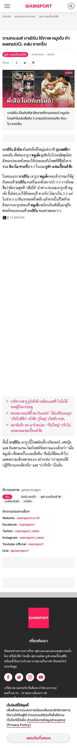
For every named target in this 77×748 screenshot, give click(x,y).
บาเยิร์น (28, 501)
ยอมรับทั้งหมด (38, 738)
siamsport (26, 524)
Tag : (7, 497)
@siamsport (20, 550)
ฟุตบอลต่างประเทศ (25, 16)
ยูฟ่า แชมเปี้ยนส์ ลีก (51, 497)
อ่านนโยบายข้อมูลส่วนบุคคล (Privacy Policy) (36, 722)
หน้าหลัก (6, 16)
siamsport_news (27, 530)
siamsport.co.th (28, 517)
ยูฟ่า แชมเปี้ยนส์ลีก (49, 16)
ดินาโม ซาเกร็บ (28, 497)
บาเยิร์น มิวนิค (12, 501)
